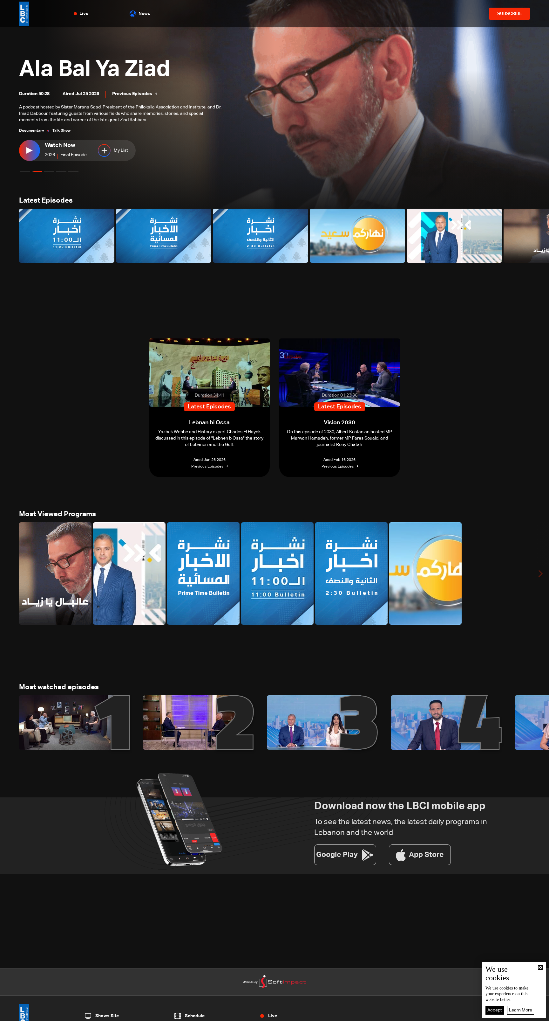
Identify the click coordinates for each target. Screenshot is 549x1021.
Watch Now (60, 145)
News (144, 13)
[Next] (541, 236)
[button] (25, 171)
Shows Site (107, 1016)
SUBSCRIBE (509, 13)
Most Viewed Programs (57, 514)
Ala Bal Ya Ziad (94, 70)
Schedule (195, 1016)
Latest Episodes (46, 200)
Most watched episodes (59, 687)
